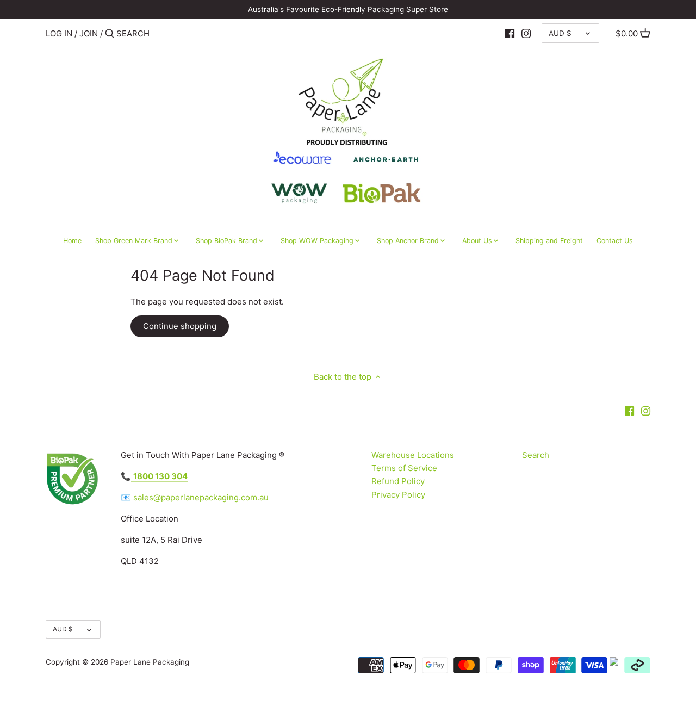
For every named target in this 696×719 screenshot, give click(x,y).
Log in (59, 33)
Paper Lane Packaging (149, 662)
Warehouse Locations (412, 455)
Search (535, 455)
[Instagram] (526, 33)
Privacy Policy (398, 494)
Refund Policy (398, 481)
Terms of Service (404, 468)
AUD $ (560, 33)
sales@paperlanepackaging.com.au (201, 497)
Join (88, 33)
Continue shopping (179, 326)
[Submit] (109, 34)
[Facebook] (509, 33)
